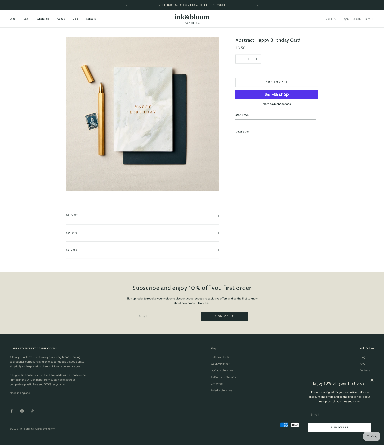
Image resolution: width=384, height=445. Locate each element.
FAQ (362, 363)
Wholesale (43, 19)
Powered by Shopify (44, 428)
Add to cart (276, 82)
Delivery (365, 370)
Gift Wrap (217, 383)
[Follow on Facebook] (12, 411)
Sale (26, 19)
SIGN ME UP (224, 316)
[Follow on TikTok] (32, 411)
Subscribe (339, 427)
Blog (75, 19)
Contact (91, 19)
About (61, 19)
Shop (13, 19)
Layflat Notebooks (222, 370)
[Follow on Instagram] (22, 411)
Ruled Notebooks (221, 390)
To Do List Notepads (223, 377)
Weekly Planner (220, 363)
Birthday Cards (220, 357)
